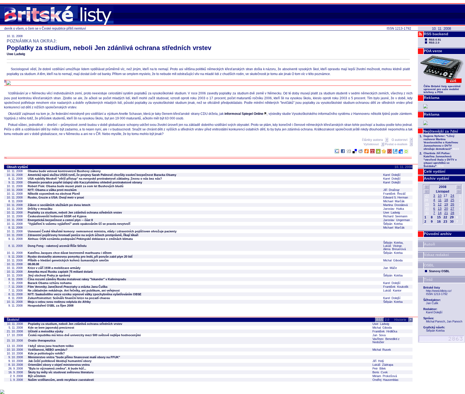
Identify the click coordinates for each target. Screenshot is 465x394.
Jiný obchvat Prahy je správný (49, 275)
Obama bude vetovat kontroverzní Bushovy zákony (64, 171)
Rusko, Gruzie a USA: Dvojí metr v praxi (56, 197)
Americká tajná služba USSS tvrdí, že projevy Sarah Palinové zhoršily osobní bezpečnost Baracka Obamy (102, 174)
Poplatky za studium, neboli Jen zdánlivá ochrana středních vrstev (75, 212)
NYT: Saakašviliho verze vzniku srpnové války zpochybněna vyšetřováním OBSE (84, 294)
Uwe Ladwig (16, 54)
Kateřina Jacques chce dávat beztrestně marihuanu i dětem (70, 252)
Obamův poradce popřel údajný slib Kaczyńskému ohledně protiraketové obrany (85, 182)
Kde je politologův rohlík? (46, 353)
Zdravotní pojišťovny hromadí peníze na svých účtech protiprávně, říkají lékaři (83, 235)
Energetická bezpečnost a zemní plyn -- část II (60, 220)
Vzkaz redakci (436, 255)
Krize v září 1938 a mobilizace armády (54, 267)
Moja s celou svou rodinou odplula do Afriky (59, 301)
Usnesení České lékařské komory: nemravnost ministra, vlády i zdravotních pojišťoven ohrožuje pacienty (102, 231)
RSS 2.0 (434, 42)
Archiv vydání (436, 178)
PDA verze (433, 51)
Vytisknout (372, 144)
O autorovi (400, 140)
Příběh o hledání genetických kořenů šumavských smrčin (68, 260)
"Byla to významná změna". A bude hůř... (57, 368)
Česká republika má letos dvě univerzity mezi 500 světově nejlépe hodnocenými (84, 335)
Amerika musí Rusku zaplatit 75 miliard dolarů (60, 271)
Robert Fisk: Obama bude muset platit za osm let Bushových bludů (76, 186)
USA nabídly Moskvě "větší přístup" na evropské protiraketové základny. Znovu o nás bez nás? (95, 178)
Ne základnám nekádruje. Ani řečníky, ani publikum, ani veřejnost (74, 290)
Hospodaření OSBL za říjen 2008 (50, 305)
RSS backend (436, 34)
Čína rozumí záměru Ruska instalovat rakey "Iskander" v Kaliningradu (77, 279)
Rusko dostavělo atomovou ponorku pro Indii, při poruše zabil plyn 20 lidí (80, 256)
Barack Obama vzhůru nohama (50, 283)
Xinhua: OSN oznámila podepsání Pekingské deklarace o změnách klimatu (80, 238)
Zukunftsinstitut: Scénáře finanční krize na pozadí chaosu (69, 298)
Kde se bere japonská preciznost (51, 327)
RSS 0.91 (435, 39)
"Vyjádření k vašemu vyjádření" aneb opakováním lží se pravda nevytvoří (79, 223)
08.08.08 (33, 264)
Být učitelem (37, 376)
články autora (373, 140)
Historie (402, 320)
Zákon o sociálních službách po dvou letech (59, 205)
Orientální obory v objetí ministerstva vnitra (59, 364)
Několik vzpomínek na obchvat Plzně (54, 193)
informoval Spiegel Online (243, 114)
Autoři (429, 244)
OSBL (429, 265)
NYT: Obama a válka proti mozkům (52, 189)
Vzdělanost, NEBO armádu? (48, 349)
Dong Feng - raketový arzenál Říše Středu (57, 245)
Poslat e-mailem (396, 144)
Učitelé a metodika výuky (45, 331)
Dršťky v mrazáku (40, 208)
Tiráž (428, 279)
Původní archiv (438, 234)
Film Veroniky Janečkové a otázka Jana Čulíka (67, 286)
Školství (13, 320)
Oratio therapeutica (41, 340)
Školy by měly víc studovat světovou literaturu (61, 372)
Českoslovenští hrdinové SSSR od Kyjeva (57, 216)
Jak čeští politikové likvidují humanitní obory (59, 361)
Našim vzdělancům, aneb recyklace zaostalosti (61, 379)
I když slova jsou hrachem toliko (51, 345)
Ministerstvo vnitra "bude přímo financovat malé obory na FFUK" (74, 357)
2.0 (382, 320)
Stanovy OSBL (439, 271)
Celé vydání (434, 171)
